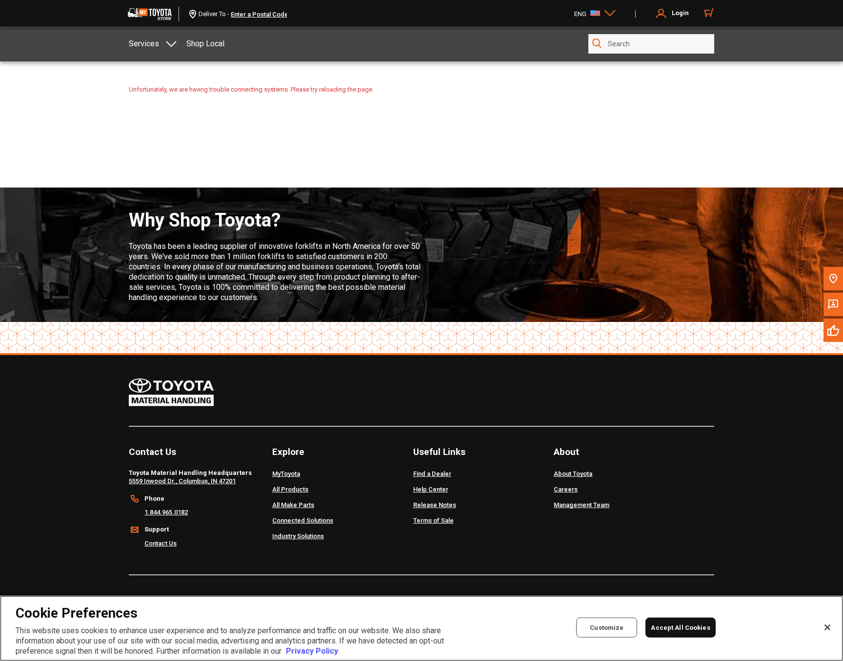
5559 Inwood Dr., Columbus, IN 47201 (182, 481)
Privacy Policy (312, 651)
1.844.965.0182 (166, 512)
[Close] (827, 627)
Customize (606, 627)
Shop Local (205, 43)
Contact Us (160, 543)
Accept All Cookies (680, 627)
